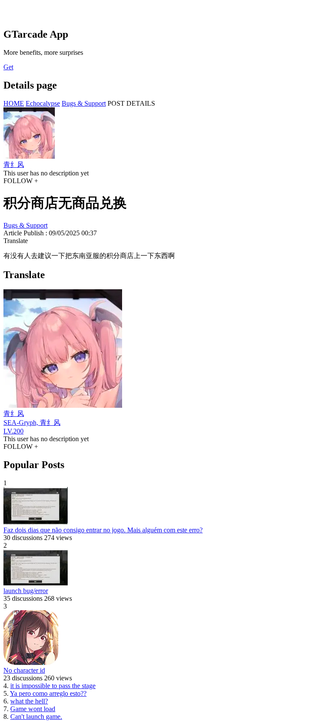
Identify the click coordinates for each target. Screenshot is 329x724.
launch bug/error (25, 590)
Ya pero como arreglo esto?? (48, 693)
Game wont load (32, 708)
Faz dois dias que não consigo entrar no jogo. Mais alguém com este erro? (103, 530)
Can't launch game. (36, 716)
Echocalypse (43, 103)
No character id (24, 670)
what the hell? (29, 701)
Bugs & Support (84, 103)
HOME (13, 103)
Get (8, 67)
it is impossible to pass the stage (53, 685)
